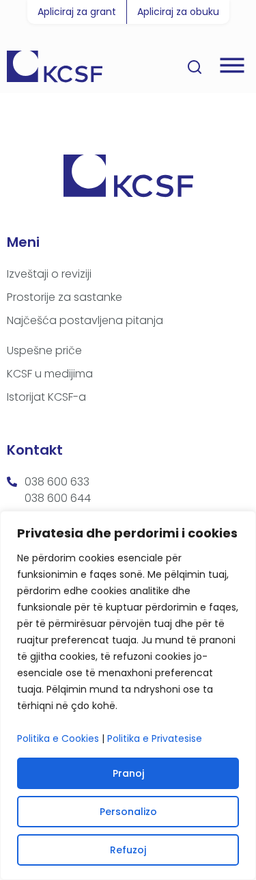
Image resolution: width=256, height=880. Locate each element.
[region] (128, 695)
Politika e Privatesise (154, 738)
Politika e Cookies (58, 738)
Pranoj (128, 773)
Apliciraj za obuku (178, 11)
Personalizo (128, 811)
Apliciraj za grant (77, 11)
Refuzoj (128, 850)
